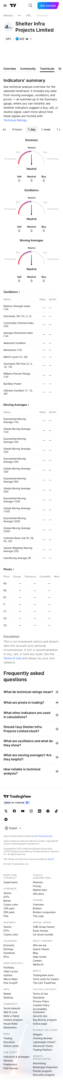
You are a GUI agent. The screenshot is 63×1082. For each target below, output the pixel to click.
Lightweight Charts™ (44, 1042)
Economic (9, 945)
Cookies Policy (41, 1005)
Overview (38, 904)
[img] (27, 38)
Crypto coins (11, 904)
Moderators (10, 1027)
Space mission (41, 949)
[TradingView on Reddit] (6, 819)
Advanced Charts (43, 1045)
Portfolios (9, 967)
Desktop (8, 997)
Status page (40, 1023)
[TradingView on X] (6, 811)
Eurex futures (40, 930)
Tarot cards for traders (46, 979)
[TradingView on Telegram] (48, 811)
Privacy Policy (41, 1001)
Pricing (37, 886)
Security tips (40, 1015)
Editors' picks (11, 1045)
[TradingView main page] (13, 5)
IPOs (6, 956)
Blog (35, 952)
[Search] (30, 5)
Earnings (8, 949)
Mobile (7, 993)
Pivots (8, 569)
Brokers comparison (44, 912)
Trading (8, 1038)
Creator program (13, 1019)
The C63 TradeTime (44, 982)
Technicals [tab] (47, 68)
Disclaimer (39, 997)
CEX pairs (9, 908)
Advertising (39, 1063)
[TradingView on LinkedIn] (39, 811)
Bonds (7, 900)
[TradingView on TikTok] (56, 811)
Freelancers (10, 1064)
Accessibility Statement (40, 1010)
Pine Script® (11, 982)
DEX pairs (9, 912)
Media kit (38, 964)
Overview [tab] (10, 68)
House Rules (11, 1023)
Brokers (37, 908)
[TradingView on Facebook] (14, 811)
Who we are (39, 945)
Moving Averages (15, 404)
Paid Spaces (11, 1068)
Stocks (7, 893)
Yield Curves (11, 971)
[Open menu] (5, 5)
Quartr (51, 859)
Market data (40, 889)
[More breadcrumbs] (19, 15)
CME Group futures (44, 926)
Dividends (9, 952)
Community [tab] (28, 68)
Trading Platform (42, 1049)
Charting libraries (42, 1038)
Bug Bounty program (45, 1019)
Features (38, 882)
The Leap (38, 915)
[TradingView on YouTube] (22, 811)
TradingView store (43, 975)
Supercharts (11, 882)
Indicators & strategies (16, 1056)
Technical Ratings (15, 120)
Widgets (37, 1034)
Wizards (8, 1060)
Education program (44, 1074)
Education (9, 1042)
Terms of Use (12, 658)
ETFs (6, 896)
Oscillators (11, 292)
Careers (37, 960)
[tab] (17, 129)
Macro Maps (11, 979)
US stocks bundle (43, 934)
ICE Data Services (43, 836)
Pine (6, 915)
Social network (12, 1008)
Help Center (40, 956)
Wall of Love (10, 1012)
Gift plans (38, 893)
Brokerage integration (45, 1067)
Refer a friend (11, 1015)
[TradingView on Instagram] (31, 811)
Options (8, 975)
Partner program (42, 1070)
